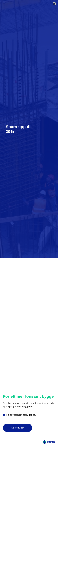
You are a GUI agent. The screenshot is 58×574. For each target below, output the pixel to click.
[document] (29, 287)
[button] (54, 4)
